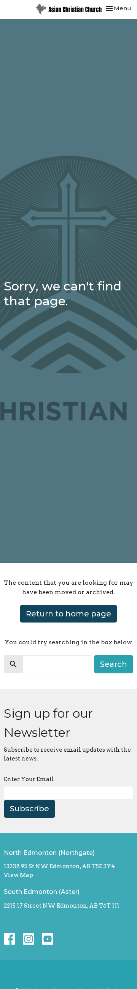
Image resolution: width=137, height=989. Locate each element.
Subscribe (29, 808)
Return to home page (68, 613)
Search (113, 664)
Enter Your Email (29, 779)
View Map (18, 875)
